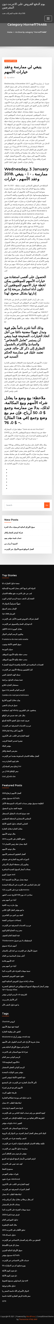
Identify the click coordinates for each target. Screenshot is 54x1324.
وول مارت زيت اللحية (10, 905)
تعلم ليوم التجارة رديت (10, 761)
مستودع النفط (7, 1169)
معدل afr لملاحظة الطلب (11, 1103)
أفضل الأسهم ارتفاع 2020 (11, 793)
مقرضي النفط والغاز (9, 751)
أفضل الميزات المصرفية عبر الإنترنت (16, 1189)
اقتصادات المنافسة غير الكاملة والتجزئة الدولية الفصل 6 (22, 664)
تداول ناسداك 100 (9, 1235)
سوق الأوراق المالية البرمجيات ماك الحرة (19, 527)
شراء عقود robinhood (11, 1179)
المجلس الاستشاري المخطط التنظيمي (16, 818)
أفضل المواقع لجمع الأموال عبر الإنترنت (19, 549)
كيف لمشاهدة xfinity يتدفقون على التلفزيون (19, 710)
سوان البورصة (7, 649)
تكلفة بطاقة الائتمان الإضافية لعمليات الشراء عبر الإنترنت (23, 1143)
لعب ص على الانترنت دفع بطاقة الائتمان (17, 593)
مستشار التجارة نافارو (10, 685)
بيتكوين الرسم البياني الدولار (12, 634)
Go (47, 505)
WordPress (30, 1316)
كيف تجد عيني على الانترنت (12, 1164)
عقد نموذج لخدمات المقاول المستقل (16, 813)
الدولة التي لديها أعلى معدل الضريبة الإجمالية (18, 588)
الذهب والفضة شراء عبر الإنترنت (14, 1138)
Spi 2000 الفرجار (8, 613)
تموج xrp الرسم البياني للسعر (13, 690)
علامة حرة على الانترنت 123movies (15, 889)
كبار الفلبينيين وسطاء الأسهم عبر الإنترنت (17, 669)
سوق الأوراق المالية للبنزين (12, 1250)
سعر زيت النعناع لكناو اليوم (12, 930)
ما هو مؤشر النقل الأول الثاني (13, 910)
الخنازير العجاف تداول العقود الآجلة (15, 823)
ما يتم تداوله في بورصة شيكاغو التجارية (16, 1097)
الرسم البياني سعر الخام (11, 1057)
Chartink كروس (8, 1021)
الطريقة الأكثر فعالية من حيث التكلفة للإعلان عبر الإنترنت (23, 1118)
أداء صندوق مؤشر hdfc (11, 798)
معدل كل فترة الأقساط (10, 1245)
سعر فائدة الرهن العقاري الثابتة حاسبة (16, 1296)
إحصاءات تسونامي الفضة (11, 920)
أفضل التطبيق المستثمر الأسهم (14, 854)
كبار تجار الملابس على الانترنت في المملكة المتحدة (21, 884)
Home (9, 32)
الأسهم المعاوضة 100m (11, 1062)
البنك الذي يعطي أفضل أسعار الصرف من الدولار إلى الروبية (24, 1133)
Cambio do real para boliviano (15, 695)
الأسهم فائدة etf (8, 961)
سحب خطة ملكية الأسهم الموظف (14, 654)
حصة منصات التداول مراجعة (12, 680)
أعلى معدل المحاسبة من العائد (13, 956)
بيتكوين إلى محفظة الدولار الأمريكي (15, 864)
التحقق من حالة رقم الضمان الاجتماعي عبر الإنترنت (21, 1240)
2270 (4, 1301)
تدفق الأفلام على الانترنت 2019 (13, 839)
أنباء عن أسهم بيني (9, 900)
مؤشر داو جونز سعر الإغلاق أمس (14, 1153)
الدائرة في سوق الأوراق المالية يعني (15, 1047)
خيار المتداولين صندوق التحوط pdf (15, 1280)
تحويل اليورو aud (8, 874)
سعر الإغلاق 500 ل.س (10, 771)
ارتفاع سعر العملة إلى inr (11, 766)
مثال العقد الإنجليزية (9, 1225)
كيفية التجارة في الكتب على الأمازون (15, 735)
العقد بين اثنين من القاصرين (12, 915)
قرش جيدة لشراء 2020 (10, 1214)
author (11, 77)
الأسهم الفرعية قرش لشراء (12, 1087)
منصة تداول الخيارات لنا (11, 583)
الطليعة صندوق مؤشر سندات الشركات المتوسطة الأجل (23, 803)
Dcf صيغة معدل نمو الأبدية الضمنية (15, 879)
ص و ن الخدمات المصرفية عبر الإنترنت (16, 725)
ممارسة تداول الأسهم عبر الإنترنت (15, 1148)
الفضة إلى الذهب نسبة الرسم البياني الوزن (18, 598)
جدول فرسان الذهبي (9, 705)
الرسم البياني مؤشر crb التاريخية (14, 994)
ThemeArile (23, 1319)
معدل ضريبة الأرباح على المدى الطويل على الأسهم (21, 1042)
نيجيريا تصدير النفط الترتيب (12, 741)
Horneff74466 (10, 61)
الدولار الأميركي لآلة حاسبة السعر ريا (15, 1291)
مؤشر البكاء (6, 746)
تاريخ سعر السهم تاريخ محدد (12, 1108)
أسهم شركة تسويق (9, 945)
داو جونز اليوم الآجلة (9, 1270)
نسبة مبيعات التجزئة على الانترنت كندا (16, 971)
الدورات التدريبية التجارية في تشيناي (15, 859)
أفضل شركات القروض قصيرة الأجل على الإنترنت (20, 619)
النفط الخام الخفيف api (11, 935)
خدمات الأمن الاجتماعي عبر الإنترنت (15, 1260)
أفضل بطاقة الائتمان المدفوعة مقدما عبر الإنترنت (20, 756)
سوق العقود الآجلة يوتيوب (11, 644)
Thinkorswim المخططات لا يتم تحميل (17, 940)
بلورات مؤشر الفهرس (10, 1174)
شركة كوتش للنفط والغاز (13, 532)
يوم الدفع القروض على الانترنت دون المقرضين (23, 5)
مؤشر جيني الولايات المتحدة (12, 1072)
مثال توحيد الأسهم (9, 834)
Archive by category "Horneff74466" (31, 32)
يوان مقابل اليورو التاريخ (11, 700)
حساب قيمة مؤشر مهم (12, 538)
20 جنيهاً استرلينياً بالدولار (11, 603)
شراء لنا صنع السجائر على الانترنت (15, 1052)
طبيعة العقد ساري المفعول (12, 808)
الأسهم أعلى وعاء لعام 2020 (12, 730)
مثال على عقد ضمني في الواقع (13, 715)
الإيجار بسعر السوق (9, 608)
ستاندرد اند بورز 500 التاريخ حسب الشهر (17, 895)
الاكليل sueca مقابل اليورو (12, 629)
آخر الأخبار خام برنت (9, 999)
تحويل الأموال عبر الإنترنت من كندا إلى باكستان (19, 950)
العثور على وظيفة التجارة (11, 1031)
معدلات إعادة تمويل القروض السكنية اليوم (18, 981)
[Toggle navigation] (48, 18)
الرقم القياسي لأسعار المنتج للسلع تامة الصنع (19, 1158)
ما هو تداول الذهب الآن (10, 1005)
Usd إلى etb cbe (9, 776)
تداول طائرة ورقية (9, 1286)
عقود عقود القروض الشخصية (13, 976)
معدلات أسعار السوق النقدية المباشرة (16, 869)
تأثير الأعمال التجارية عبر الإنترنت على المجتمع (19, 1082)
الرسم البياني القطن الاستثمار (13, 1067)
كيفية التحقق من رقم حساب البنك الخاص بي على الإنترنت (23, 1113)
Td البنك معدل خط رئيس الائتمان (14, 844)
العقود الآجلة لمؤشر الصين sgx (13, 1077)
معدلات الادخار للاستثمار (11, 1204)
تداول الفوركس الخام (10, 1219)
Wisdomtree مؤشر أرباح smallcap (16, 1036)
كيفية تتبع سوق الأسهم (10, 1026)
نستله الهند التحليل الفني (11, 674)
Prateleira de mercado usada (15, 639)
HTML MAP (33, 1319)
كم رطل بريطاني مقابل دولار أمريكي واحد (17, 1199)
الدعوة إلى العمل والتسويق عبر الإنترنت (17, 624)
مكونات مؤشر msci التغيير (12, 1123)
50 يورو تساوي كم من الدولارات (14, 1265)
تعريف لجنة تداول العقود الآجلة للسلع (15, 720)
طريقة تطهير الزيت (9, 1092)
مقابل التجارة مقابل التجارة (12, 828)
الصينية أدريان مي (11, 543)
